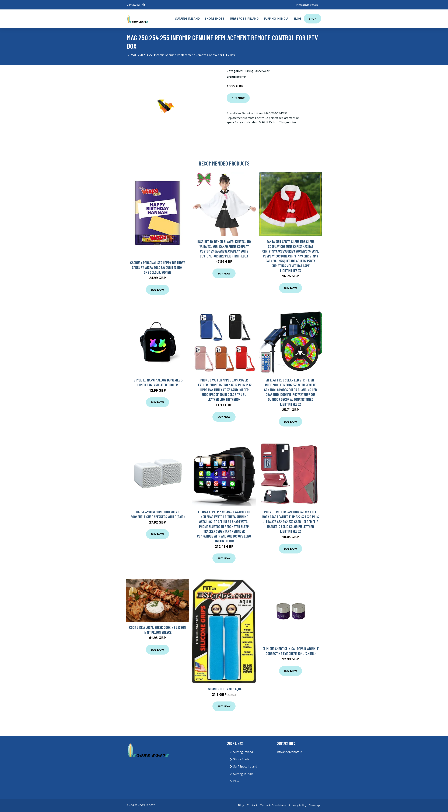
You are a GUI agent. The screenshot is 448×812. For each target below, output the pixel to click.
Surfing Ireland (187, 18)
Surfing (248, 71)
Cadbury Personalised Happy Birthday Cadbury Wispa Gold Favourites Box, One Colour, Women (157, 267)
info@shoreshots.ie (307, 4)
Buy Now (238, 98)
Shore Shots (214, 18)
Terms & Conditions (273, 805)
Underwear (262, 71)
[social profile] (143, 4)
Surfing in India (276, 18)
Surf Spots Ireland (243, 18)
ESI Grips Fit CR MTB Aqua (224, 689)
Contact (252, 805)
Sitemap (314, 805)
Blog (297, 18)
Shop (312, 18)
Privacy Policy (297, 805)
